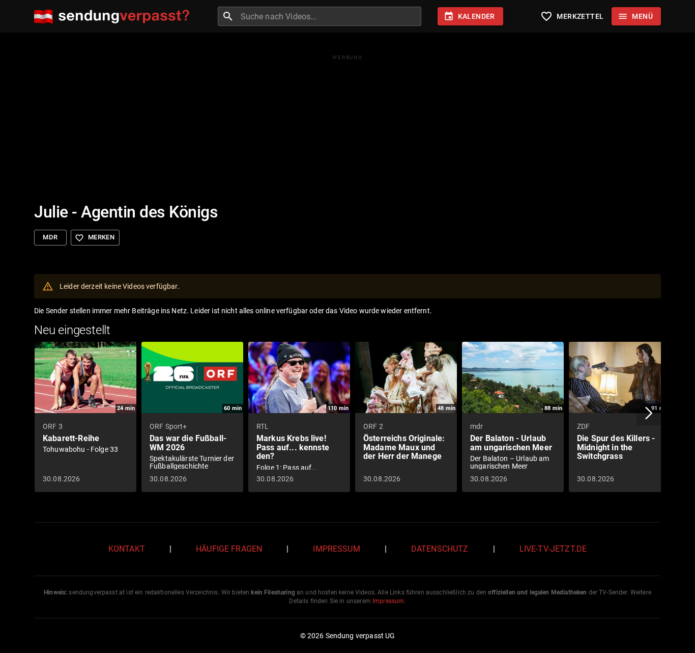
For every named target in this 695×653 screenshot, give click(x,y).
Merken (94, 237)
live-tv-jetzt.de (553, 549)
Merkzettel (571, 16)
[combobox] (329, 16)
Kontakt (126, 549)
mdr (50, 237)
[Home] (114, 16)
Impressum (336, 549)
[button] (648, 413)
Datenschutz (440, 549)
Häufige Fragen (229, 549)
